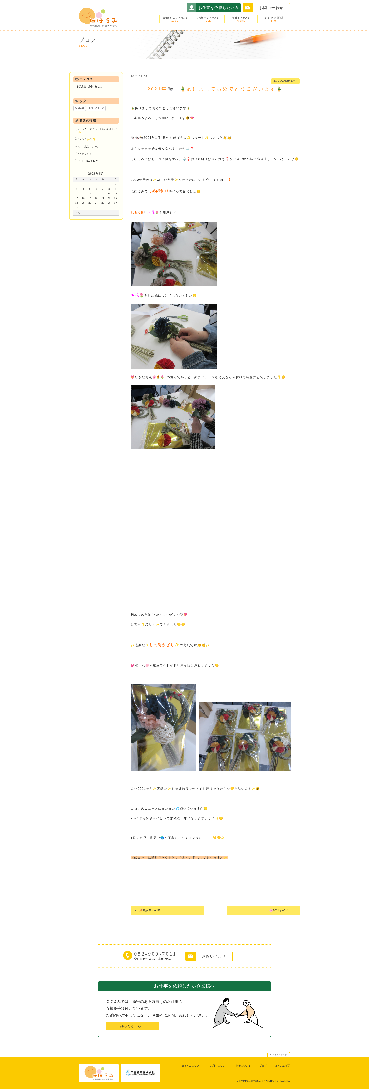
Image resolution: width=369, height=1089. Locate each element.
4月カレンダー (86, 153)
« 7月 (79, 212)
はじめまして (97, 108)
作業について (241, 19)
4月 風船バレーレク (90, 146)
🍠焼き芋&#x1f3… (151, 910)
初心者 (81, 108)
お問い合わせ (271, 8)
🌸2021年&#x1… (280, 910)
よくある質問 (273, 19)
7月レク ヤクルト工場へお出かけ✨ (97, 131)
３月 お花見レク (88, 161)
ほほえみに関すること (285, 81)
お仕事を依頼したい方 (219, 8)
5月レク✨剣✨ (87, 139)
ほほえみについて (175, 19)
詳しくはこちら (132, 1026)
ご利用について (208, 19)
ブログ (263, 1065)
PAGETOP (280, 1055)
